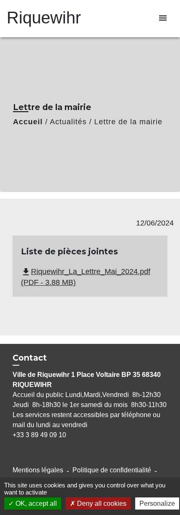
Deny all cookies (100, 503)
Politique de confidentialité (111, 470)
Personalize (157, 503)
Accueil (28, 122)
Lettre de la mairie (128, 122)
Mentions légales (38, 470)
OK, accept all (35, 503)
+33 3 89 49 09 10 (39, 434)
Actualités (68, 122)
